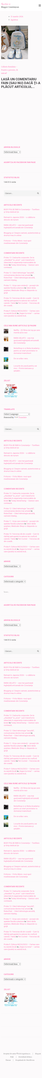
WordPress (30, 1060)
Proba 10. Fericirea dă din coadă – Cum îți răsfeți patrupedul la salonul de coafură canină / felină (21, 300)
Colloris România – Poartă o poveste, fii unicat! (9, 70)
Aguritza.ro (5, 3)
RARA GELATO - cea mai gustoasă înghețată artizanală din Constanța (26, 340)
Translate (22, 417)
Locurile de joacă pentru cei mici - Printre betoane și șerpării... (25, 368)
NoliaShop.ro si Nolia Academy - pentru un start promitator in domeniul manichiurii (27, 350)
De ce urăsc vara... (21, 358)
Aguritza (14, 20)
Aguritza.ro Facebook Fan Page (20, 162)
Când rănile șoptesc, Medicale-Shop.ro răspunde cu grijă (20, 290)
